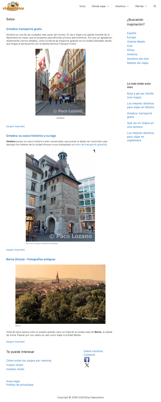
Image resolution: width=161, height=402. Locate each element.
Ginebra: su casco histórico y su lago (31, 135)
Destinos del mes (138, 58)
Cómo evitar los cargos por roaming (28, 360)
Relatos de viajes (138, 63)
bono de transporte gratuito (90, 144)
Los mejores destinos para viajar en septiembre (140, 136)
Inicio (83, 6)
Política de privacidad (19, 384)
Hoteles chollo (15, 369)
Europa (131, 37)
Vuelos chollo (14, 365)
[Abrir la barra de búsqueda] (154, 6)
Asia (130, 45)
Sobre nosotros (93, 351)
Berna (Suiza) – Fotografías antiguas (30, 259)
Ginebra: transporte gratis (24, 29)
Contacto (89, 354)
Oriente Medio (136, 41)
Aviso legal (13, 381)
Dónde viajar (99, 6)
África (130, 50)
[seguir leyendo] (15, 126)
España (131, 33)
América (132, 54)
